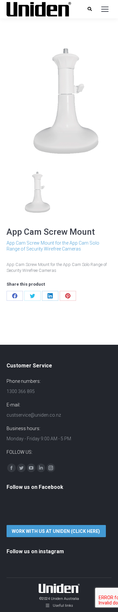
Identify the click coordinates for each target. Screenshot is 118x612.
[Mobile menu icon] (104, 9)
